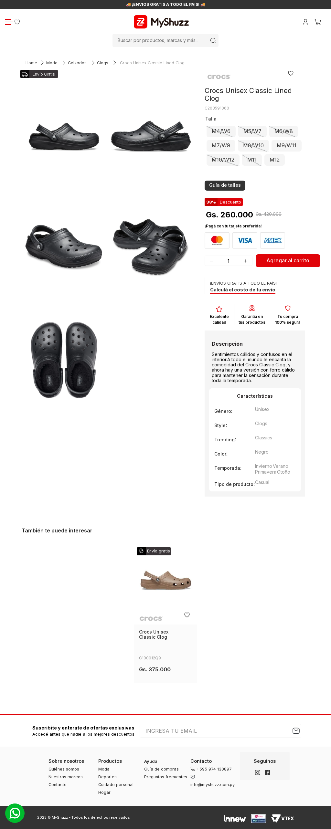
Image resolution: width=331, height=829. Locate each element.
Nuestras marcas (65, 776)
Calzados (77, 62)
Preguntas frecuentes (165, 776)
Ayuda (150, 761)
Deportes (107, 776)
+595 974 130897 (214, 769)
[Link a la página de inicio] (31, 63)
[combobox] (165, 40)
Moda (52, 62)
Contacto (57, 784)
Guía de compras (161, 769)
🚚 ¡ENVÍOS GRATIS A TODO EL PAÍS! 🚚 (165, 4)
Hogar (104, 792)
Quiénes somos (63, 769)
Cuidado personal (115, 784)
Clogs (102, 62)
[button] (221, 131)
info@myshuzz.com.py (212, 784)
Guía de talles (225, 185)
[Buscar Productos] (213, 40)
